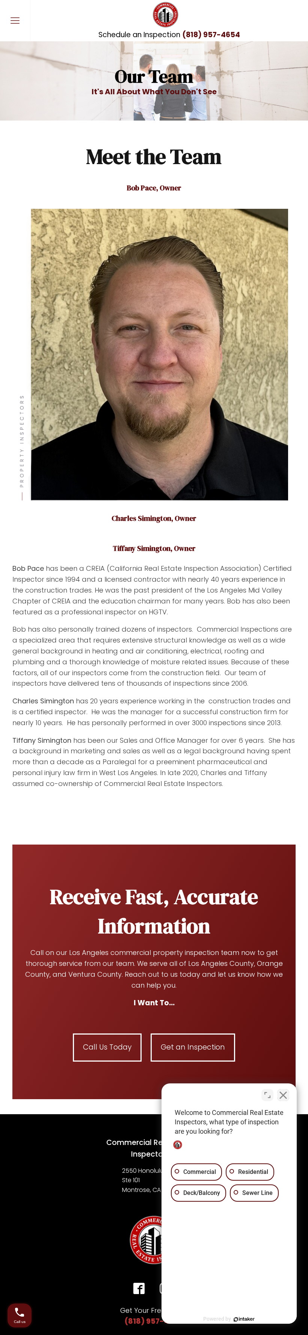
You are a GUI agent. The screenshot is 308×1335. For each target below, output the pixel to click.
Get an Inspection (193, 1047)
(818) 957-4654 (154, 1321)
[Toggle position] (267, 1095)
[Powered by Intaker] (244, 1319)
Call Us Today (107, 1047)
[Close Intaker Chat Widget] (283, 1095)
